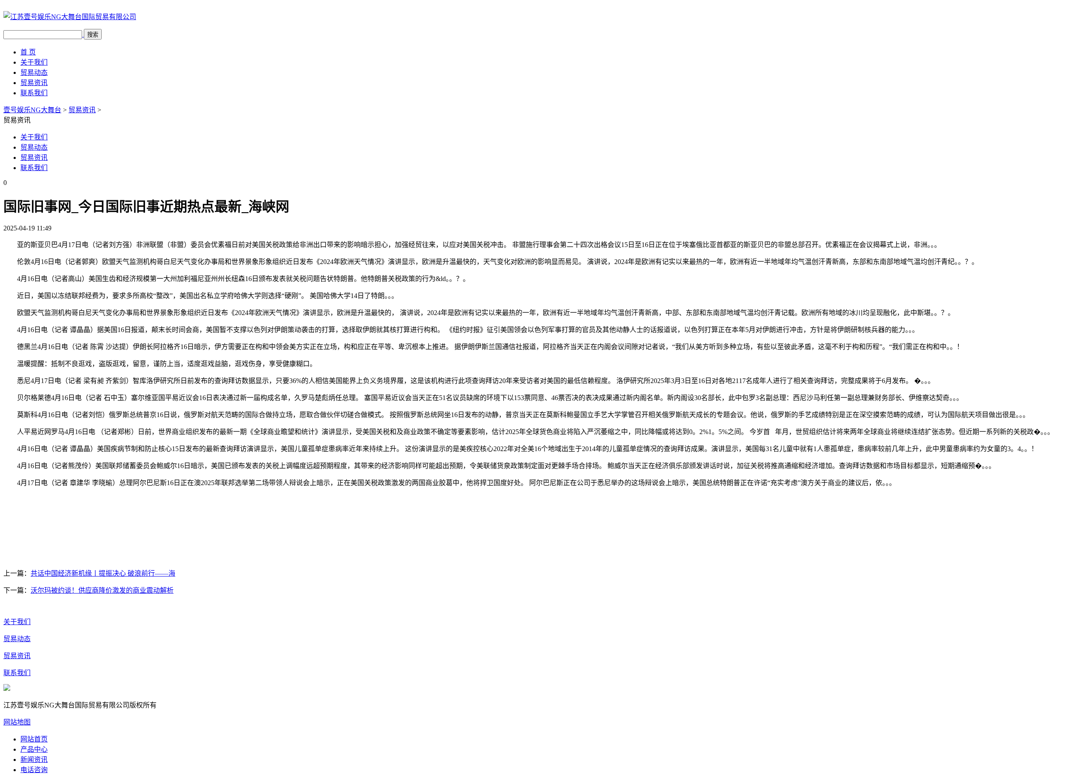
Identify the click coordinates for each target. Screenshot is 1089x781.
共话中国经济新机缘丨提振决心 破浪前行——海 (103, 573)
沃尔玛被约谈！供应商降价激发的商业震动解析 (102, 590)
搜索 (92, 34)
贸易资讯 (34, 82)
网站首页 (34, 739)
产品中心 (34, 749)
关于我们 (34, 62)
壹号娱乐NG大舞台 (32, 110)
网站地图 (17, 722)
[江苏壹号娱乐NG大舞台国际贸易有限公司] (69, 16)
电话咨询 (34, 769)
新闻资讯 (34, 759)
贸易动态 (34, 72)
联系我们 (34, 93)
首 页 (28, 52)
